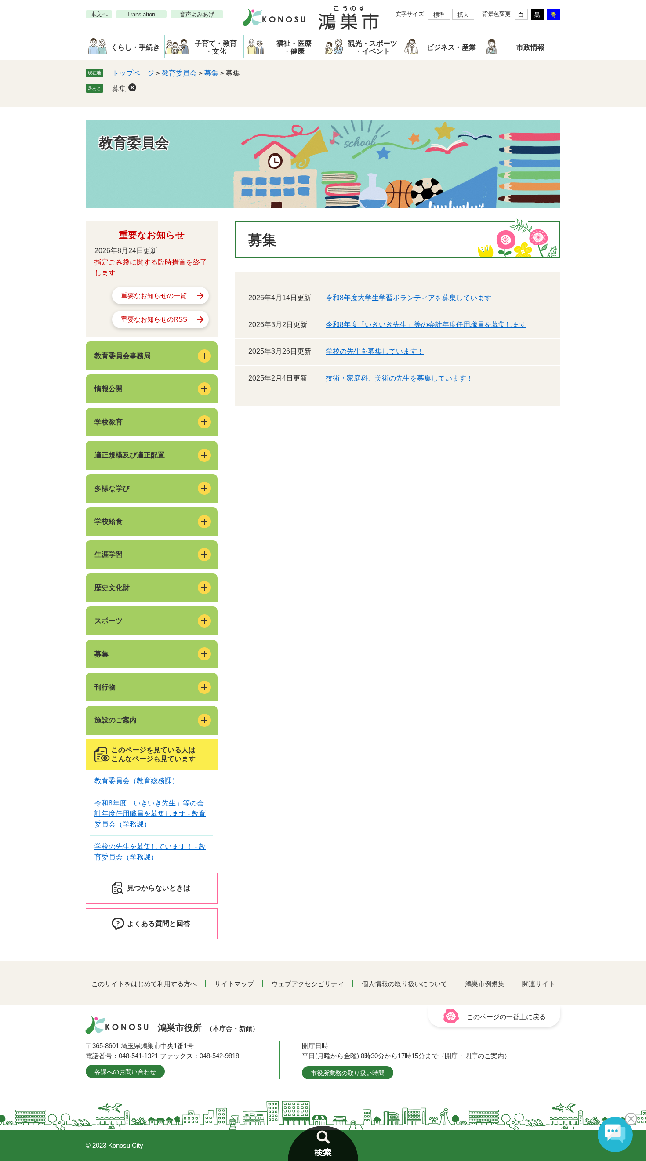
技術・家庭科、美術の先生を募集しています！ (399, 378)
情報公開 (108, 388)
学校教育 (108, 422)
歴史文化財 (112, 587)
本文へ (99, 14)
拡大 (463, 14)
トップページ (133, 73)
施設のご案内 (115, 720)
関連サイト (538, 983)
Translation (141, 14)
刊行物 (105, 687)
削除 (132, 87)
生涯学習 (108, 554)
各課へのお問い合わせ (125, 1071)
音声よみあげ (197, 14)
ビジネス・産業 (451, 47)
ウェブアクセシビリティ (308, 983)
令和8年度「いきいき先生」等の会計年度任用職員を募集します (426, 324)
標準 (439, 14)
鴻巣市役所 (208, 1028)
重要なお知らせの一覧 (154, 295)
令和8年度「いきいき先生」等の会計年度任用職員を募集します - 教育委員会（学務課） (150, 813)
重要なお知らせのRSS (154, 319)
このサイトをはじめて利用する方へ (144, 983)
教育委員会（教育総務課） (136, 780)
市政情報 (530, 47)
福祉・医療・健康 (294, 47)
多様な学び (112, 488)
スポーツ (108, 620)
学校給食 (108, 521)
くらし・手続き (135, 47)
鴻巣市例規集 (484, 983)
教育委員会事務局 (122, 355)
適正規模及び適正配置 (129, 455)
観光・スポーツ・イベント (372, 47)
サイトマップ (234, 983)
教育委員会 (179, 73)
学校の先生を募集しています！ (375, 351)
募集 (211, 73)
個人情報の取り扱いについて (404, 983)
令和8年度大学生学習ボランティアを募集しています (408, 297)
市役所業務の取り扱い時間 (348, 1073)
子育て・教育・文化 (216, 47)
